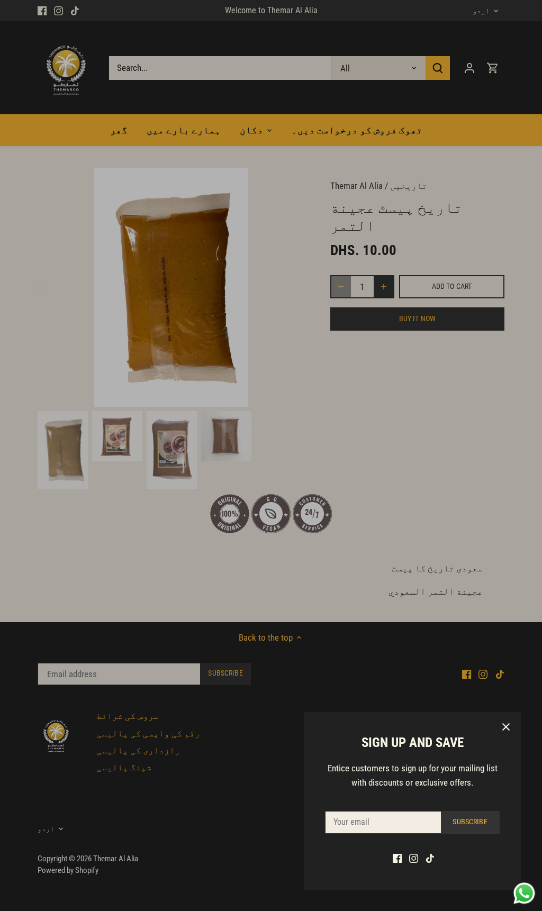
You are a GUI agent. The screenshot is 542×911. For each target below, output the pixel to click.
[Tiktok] (430, 858)
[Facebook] (397, 858)
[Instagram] (413, 858)
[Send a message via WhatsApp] (524, 893)
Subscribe (470, 821)
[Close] (506, 727)
